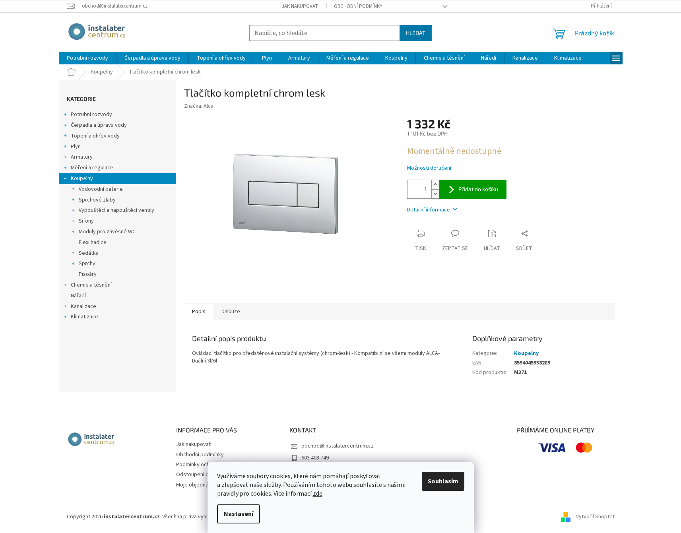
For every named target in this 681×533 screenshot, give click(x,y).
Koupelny (82, 178)
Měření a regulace (92, 168)
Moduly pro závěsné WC (107, 232)
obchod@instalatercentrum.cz (337, 446)
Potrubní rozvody (91, 114)
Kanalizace (83, 306)
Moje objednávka (196, 485)
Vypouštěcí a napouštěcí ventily (116, 210)
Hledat (415, 32)
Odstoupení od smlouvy (204, 475)
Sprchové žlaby (97, 200)
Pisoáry (88, 274)
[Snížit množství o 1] (435, 193)
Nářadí (78, 296)
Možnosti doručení (429, 168)
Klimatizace (84, 317)
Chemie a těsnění (91, 285)
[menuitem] (87, 58)
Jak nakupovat (300, 6)
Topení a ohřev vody (95, 136)
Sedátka (89, 253)
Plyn (76, 147)
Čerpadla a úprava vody (99, 125)
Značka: (198, 106)
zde (317, 493)
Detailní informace (428, 210)
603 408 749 (315, 458)
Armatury (82, 157)
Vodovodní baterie (101, 189)
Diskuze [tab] (230, 312)
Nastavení (238, 514)
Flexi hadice (93, 242)
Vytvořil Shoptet (595, 517)
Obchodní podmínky (358, 6)
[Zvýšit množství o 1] (435, 184)
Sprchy (87, 263)
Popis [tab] (199, 312)
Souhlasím (443, 481)
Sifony (86, 221)
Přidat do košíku (478, 189)
